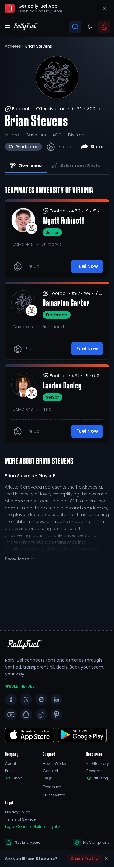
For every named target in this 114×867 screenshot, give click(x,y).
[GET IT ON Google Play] (29, 735)
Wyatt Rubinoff (64, 221)
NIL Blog (101, 778)
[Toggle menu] (7, 25)
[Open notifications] (90, 27)
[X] (26, 699)
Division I (77, 135)
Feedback (52, 787)
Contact (50, 771)
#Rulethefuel (19, 686)
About (10, 763)
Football (21, 109)
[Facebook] (11, 699)
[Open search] (75, 27)
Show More (17, 559)
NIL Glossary (97, 763)
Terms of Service (20, 819)
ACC (57, 135)
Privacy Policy (17, 812)
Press (10, 771)
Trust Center (54, 795)
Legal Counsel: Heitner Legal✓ (33, 826)
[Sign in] (104, 27)
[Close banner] (104, 8)
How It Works (54, 763)
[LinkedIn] (56, 699)
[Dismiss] (106, 858)
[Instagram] (41, 699)
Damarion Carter (66, 303)
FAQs (47, 778)
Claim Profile (84, 858)
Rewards (94, 771)
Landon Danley (62, 386)
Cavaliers (36, 135)
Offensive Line (51, 109)
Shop (17, 778)
